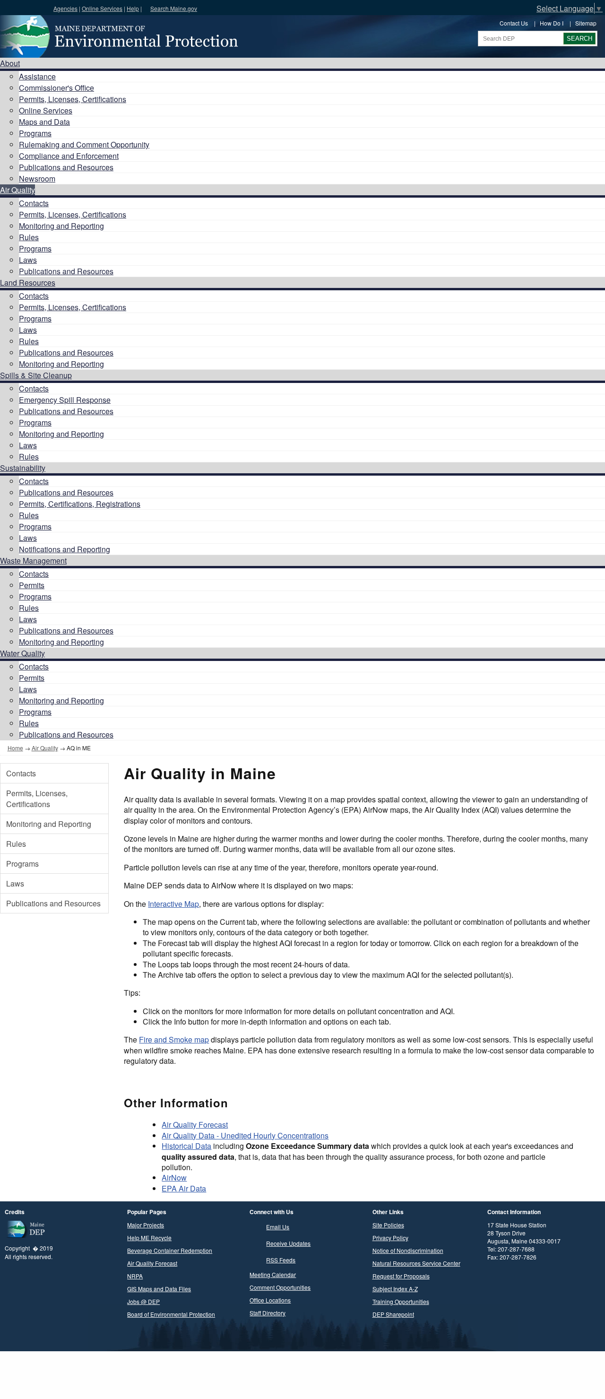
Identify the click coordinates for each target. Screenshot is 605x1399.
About (10, 63)
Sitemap (585, 23)
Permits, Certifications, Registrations (79, 503)
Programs (35, 133)
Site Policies (388, 1225)
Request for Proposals (401, 1276)
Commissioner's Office (56, 87)
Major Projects (145, 1225)
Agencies (65, 8)
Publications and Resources (66, 167)
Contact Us (514, 23)
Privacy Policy (390, 1238)
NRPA (135, 1276)
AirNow (174, 1177)
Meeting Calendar (273, 1274)
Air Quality (17, 189)
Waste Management (33, 560)
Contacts (34, 203)
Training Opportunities (400, 1301)
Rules (29, 237)
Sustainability (22, 467)
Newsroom (37, 178)
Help (133, 8)
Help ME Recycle (149, 1238)
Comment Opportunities (280, 1287)
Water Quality (22, 653)
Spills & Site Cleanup (36, 375)
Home (15, 748)
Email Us (277, 1227)
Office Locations (270, 1300)
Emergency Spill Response (65, 399)
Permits (31, 585)
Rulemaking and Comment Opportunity (84, 144)
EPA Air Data (184, 1188)
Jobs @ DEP (143, 1301)
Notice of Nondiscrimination (407, 1250)
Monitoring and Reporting (61, 225)
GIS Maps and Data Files (159, 1289)
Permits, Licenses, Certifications (72, 99)
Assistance (37, 76)
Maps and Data (44, 121)
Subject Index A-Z (395, 1289)
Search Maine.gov (173, 8)
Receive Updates (288, 1243)
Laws (28, 259)
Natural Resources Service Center (416, 1263)
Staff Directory (267, 1313)
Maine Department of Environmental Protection (118, 36)
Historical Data (186, 1145)
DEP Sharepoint (393, 1314)
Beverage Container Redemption (169, 1250)
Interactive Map (173, 903)
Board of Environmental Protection (171, 1314)
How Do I (551, 23)
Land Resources (27, 282)
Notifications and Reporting (64, 549)
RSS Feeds (280, 1260)
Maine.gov (24, 7)
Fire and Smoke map (174, 1039)
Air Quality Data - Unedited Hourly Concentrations (245, 1135)
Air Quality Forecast (195, 1124)
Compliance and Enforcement (69, 155)
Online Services (102, 8)
